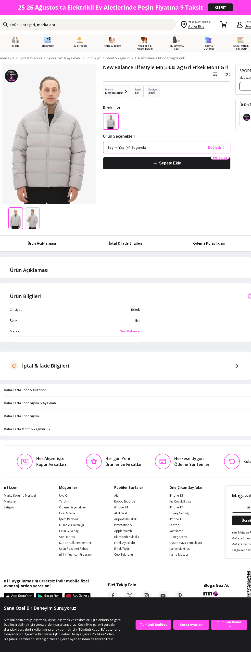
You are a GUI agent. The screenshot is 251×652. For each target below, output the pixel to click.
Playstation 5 (123, 525)
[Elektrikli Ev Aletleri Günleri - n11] (125, 7)
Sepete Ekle (170, 163)
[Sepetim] (223, 24)
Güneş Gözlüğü (179, 513)
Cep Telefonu (123, 555)
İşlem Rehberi (68, 519)
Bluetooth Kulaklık (126, 537)
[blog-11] (216, 596)
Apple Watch (123, 531)
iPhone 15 (176, 496)
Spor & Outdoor (30, 58)
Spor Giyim (94, 58)
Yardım (64, 502)
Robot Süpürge (124, 502)
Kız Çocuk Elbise (180, 502)
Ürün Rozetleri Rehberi (74, 549)
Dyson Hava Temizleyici (185, 543)
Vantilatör (176, 531)
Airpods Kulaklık (125, 519)
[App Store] (19, 597)
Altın (117, 496)
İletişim (9, 507)
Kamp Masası (178, 555)
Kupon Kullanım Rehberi (75, 543)
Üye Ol (63, 496)
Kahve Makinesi (179, 549)
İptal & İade (67, 513)
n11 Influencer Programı (75, 555)
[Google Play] (49, 597)
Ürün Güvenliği (69, 531)
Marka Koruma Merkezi (20, 496)
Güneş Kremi (178, 537)
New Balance (130, 331)
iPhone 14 (121, 507)
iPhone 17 (176, 507)
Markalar (10, 502)
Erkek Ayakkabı (124, 543)
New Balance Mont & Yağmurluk (161, 58)
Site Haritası (67, 537)
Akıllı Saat (120, 513)
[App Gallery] (77, 597)
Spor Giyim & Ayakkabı (64, 58)
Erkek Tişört (122, 549)
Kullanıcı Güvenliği (71, 525)
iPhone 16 (176, 519)
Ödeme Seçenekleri (72, 507)
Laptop (174, 525)
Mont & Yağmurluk (119, 58)
